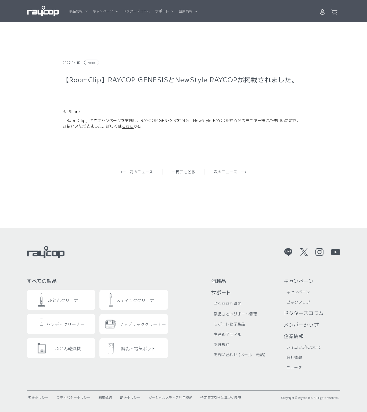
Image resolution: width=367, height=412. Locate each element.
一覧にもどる (183, 171)
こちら (128, 126)
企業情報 (185, 11)
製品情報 (76, 11)
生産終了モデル (227, 334)
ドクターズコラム (304, 312)
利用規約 (105, 397)
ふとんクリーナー (65, 300)
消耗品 (218, 280)
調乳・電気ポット (138, 348)
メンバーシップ (301, 324)
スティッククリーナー (137, 300)
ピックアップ (298, 302)
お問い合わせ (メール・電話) (240, 354)
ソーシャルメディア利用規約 (171, 397)
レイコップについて (304, 347)
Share (74, 111)
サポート (162, 11)
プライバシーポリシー (74, 397)
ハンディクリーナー (65, 324)
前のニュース (141, 171)
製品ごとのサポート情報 (235, 313)
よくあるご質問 (227, 303)
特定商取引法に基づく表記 (220, 397)
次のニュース (226, 171)
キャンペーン (103, 11)
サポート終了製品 (229, 324)
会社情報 (294, 357)
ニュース (294, 367)
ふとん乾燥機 (68, 348)
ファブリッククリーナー (142, 324)
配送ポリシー (130, 397)
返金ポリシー (38, 397)
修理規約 (221, 344)
